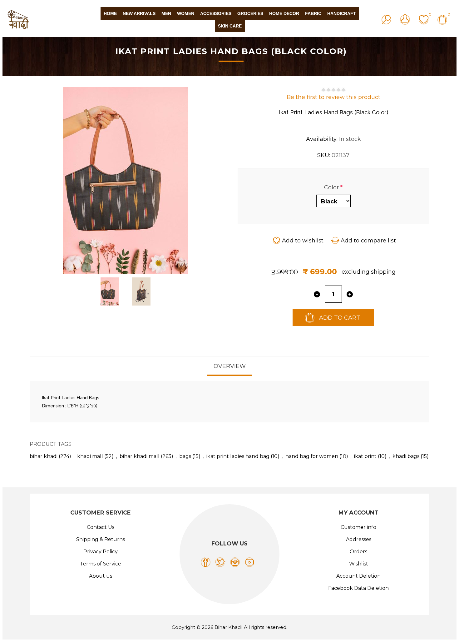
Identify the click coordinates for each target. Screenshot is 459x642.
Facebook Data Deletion (358, 588)
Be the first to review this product (333, 97)
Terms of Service (100, 564)
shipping (383, 271)
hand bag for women (311, 456)
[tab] (229, 366)
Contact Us (100, 527)
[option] (110, 291)
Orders (358, 552)
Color (332, 187)
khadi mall (90, 456)
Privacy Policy (100, 552)
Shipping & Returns (100, 539)
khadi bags (405, 456)
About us (100, 576)
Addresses (358, 539)
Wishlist (358, 564)
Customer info (358, 527)
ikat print (365, 456)
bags (185, 456)
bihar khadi (43, 456)
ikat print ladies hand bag (237, 456)
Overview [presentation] (230, 366)
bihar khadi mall (140, 456)
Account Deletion (358, 576)
